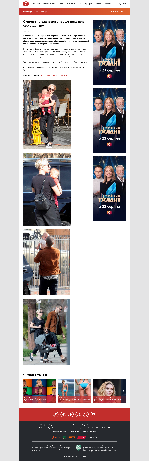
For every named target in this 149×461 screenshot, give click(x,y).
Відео (98, 4)
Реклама (66, 425)
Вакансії (75, 425)
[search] (120, 4)
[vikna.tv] (81, 437)
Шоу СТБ (95, 428)
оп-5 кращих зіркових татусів (54, 75)
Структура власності (82, 428)
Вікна (80, 4)
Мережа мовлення (66, 428)
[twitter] (56, 414)
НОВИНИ (114, 12)
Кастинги (108, 4)
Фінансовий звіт (74, 431)
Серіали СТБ (106, 428)
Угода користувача (103, 425)
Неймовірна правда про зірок (36, 11)
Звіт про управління (89, 431)
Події (61, 4)
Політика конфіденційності (47, 428)
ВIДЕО (123, 12)
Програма (89, 4)
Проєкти (36, 4)
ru (124, 4)
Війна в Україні (49, 4)
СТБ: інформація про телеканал (50, 425)
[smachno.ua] (93, 437)
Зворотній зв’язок (87, 425)
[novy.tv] (64, 437)
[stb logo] (26, 3)
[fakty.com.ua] (71, 437)
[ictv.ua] (56, 437)
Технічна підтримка (59, 431)
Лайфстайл (70, 4)
